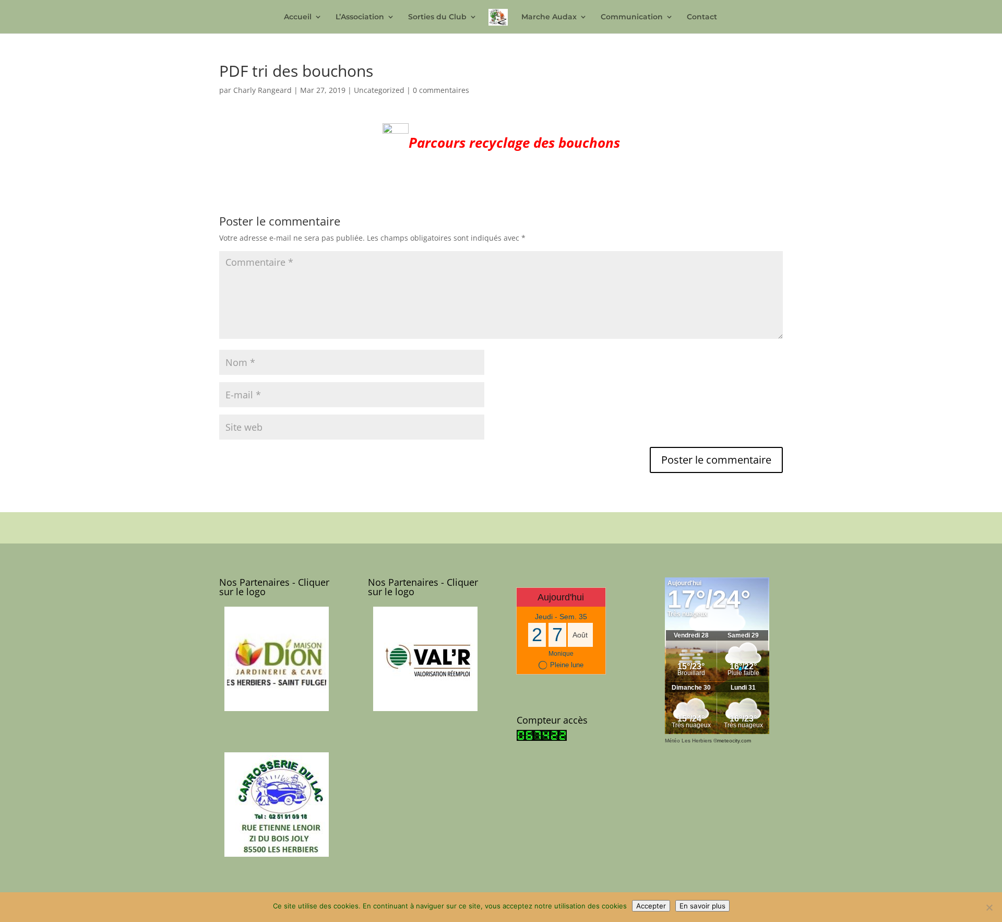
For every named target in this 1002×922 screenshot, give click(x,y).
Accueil (298, 17)
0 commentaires (441, 90)
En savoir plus (702, 906)
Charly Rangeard (262, 90)
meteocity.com (734, 740)
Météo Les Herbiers (688, 740)
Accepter (651, 906)
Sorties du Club (437, 17)
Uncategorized (379, 90)
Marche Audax (549, 17)
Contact (702, 17)
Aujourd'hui (561, 597)
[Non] (989, 907)
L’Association (360, 17)
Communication (632, 17)
